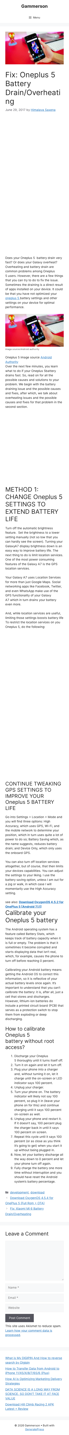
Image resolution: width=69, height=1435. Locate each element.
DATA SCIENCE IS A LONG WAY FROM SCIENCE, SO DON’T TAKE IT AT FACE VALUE (32, 1394)
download (37, 1192)
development (19, 1192)
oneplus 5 (12, 298)
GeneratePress (34, 1429)
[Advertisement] (34, 153)
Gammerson (34, 6)
